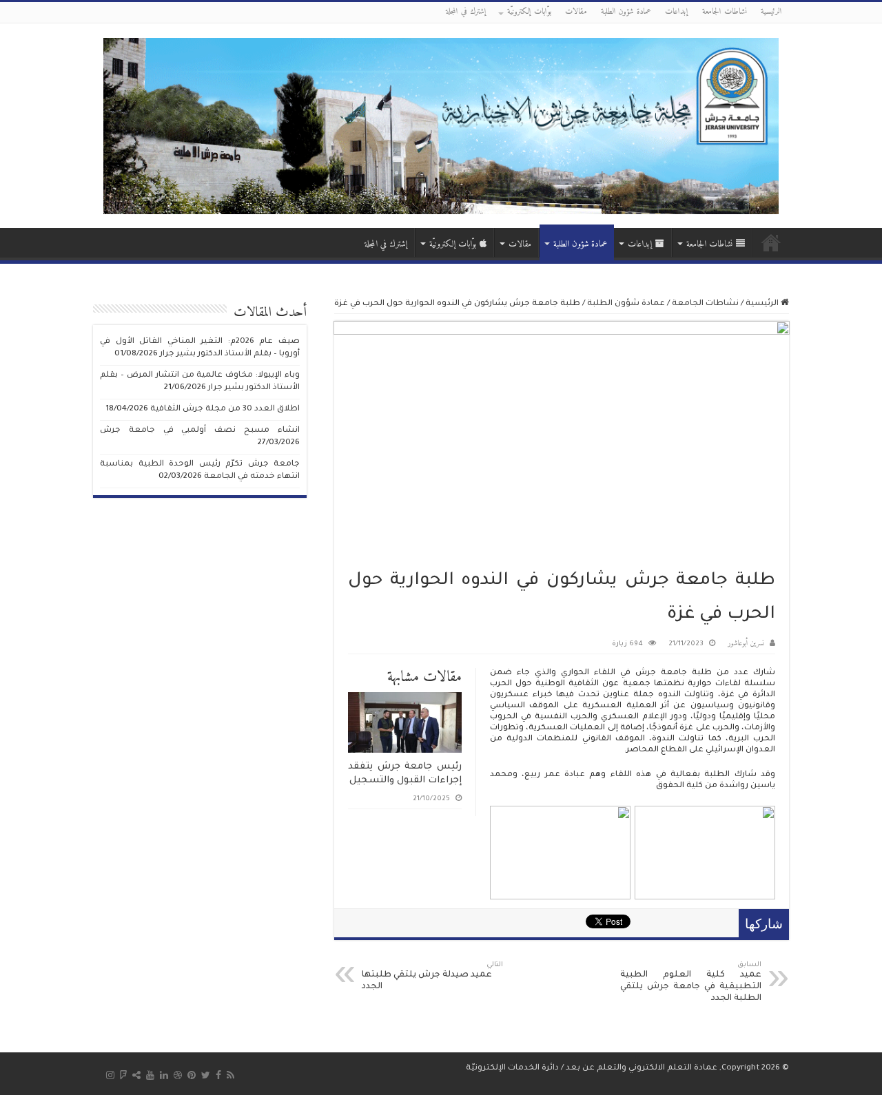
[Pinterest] (191, 1075)
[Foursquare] (123, 1075)
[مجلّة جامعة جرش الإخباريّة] (441, 125)
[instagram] (110, 1075)
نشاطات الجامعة (724, 12)
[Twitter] (206, 1075)
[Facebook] (218, 1075)
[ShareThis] (136, 1075)
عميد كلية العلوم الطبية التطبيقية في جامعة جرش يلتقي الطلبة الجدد (690, 982)
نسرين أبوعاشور (746, 643)
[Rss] (230, 1075)
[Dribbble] (177, 1075)
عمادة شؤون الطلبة (626, 12)
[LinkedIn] (164, 1075)
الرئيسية (771, 12)
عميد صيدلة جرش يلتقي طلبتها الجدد (432, 976)
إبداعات (676, 12)
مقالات (576, 12)
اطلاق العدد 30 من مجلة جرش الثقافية (225, 409)
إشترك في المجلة (466, 12)
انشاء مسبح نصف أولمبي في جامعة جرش (200, 430)
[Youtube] (150, 1075)
